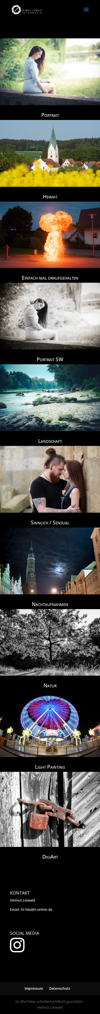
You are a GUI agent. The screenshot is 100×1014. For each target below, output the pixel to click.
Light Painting (50, 766)
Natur (50, 685)
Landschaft (50, 440)
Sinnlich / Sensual (50, 522)
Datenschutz (59, 988)
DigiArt (50, 856)
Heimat (50, 196)
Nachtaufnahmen (50, 604)
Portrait (50, 114)
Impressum (34, 988)
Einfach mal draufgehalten (50, 277)
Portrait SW (50, 359)
